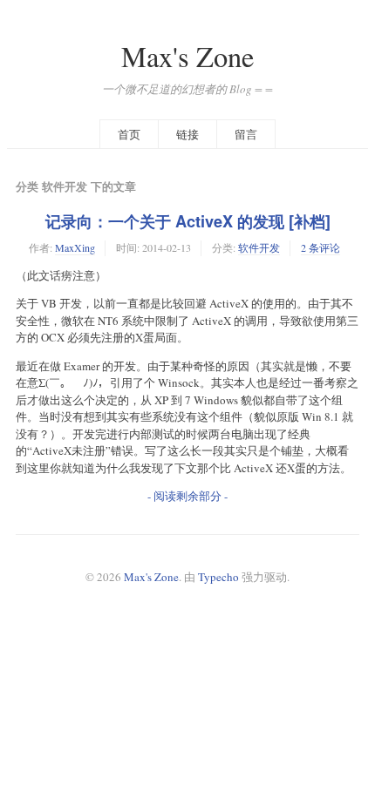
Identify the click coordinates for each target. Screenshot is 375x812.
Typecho (218, 577)
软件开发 (259, 247)
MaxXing (75, 247)
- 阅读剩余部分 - (187, 496)
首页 (129, 134)
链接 (187, 134)
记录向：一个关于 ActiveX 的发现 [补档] (188, 221)
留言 (246, 134)
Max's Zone (187, 56)
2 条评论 (320, 247)
